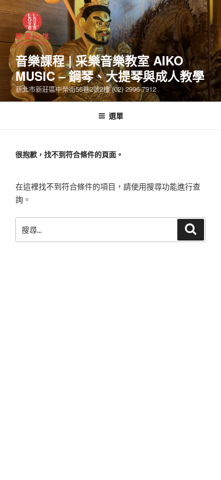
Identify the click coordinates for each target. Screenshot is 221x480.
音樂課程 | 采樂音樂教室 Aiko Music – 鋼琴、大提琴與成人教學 (110, 68)
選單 (116, 115)
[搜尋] (190, 230)
